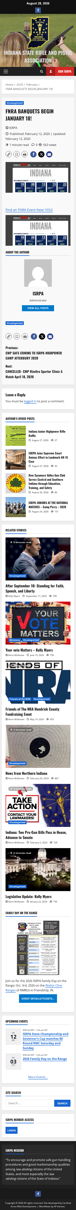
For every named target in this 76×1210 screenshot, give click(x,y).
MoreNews (44, 1206)
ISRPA (13, 128)
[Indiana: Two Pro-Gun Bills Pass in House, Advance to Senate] (38, 805)
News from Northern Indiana (26, 773)
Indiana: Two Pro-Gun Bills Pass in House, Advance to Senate (36, 834)
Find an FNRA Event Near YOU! (29, 210)
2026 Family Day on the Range (45, 1059)
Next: (34, 371)
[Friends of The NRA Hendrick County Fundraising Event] (38, 682)
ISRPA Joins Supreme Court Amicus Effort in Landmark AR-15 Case (16, 459)
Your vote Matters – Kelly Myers (29, 650)
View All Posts (38, 308)
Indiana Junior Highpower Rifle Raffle (16, 436)
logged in (30, 401)
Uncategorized (15, 102)
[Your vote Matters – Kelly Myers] (38, 623)
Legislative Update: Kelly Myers (28, 896)
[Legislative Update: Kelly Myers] (38, 869)
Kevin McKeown (16, 655)
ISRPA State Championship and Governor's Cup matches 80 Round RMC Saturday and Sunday (45, 1041)
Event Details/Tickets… (38, 998)
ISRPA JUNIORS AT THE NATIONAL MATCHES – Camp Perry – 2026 (16, 507)
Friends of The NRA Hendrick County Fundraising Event (32, 711)
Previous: (34, 353)
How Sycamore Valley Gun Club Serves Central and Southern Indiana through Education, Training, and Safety (16, 483)
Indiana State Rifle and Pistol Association (38, 56)
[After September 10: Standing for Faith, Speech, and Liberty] (38, 558)
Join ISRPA (64, 71)
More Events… (38, 1077)
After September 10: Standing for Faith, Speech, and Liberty (35, 588)
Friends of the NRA (19, 699)
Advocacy (14, 639)
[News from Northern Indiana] (38, 746)
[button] (6, 71)
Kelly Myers (14, 596)
